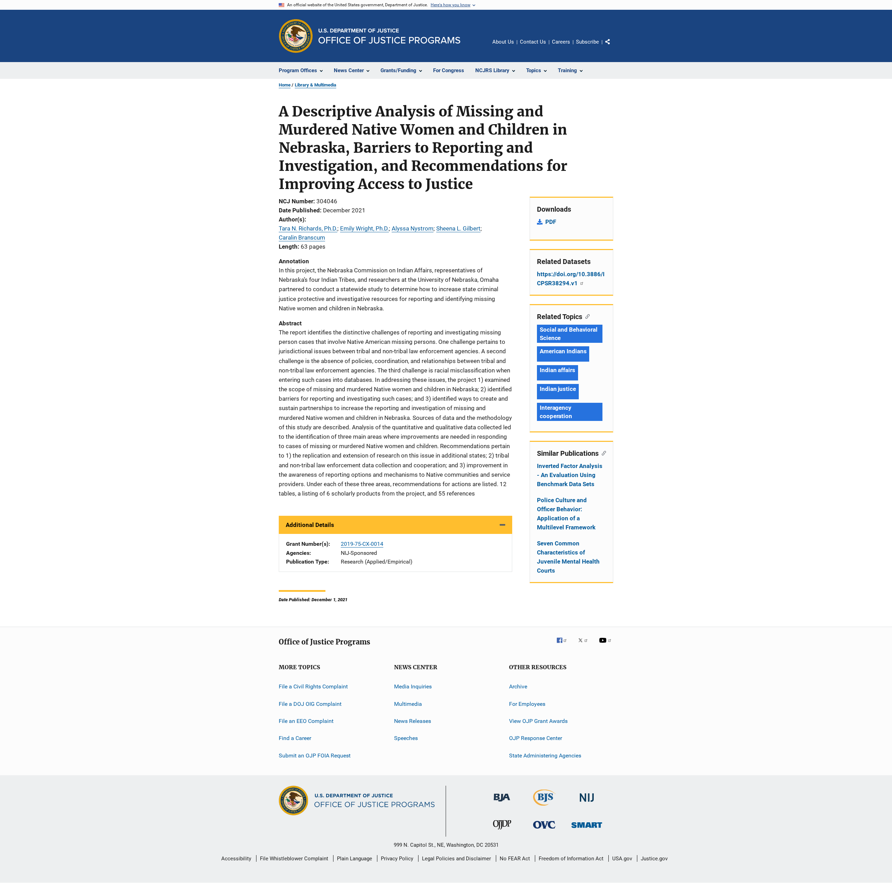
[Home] (389, 36)
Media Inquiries (413, 686)
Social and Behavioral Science (569, 333)
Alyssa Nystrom (412, 228)
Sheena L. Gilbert (458, 228)
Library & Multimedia (315, 85)
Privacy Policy (397, 858)
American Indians (563, 351)
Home (285, 85)
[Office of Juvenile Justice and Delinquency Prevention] (502, 831)
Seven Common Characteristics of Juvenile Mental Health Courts (568, 557)
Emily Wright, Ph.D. (364, 228)
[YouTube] (606, 645)
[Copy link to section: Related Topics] (586, 315)
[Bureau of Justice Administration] (502, 803)
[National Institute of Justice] (587, 803)
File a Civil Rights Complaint (313, 686)
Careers (561, 42)
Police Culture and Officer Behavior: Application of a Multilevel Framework (566, 514)
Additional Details (310, 524)
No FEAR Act (515, 858)
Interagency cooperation (556, 412)
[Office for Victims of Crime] (544, 830)
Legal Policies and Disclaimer (456, 858)
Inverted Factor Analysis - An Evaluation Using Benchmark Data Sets (569, 475)
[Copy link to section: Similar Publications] (602, 452)
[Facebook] (564, 645)
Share (613, 47)
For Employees (527, 704)
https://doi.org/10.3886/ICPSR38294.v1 (571, 279)
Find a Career (295, 738)
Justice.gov (654, 858)
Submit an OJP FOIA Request (315, 755)
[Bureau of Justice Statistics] (544, 807)
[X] (585, 645)
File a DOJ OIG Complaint (310, 704)
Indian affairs (557, 370)
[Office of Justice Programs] (296, 36)
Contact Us (533, 42)
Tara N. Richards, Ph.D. (308, 228)
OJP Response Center (535, 738)
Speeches (406, 738)
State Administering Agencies (545, 755)
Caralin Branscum (302, 237)
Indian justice (558, 388)
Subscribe (587, 42)
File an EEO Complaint (306, 721)
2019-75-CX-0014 (362, 544)
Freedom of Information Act (571, 858)
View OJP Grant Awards (538, 721)
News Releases (412, 721)
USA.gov (622, 858)
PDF (550, 221)
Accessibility (236, 858)
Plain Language (354, 858)
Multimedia (408, 704)
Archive (518, 686)
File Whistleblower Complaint (294, 858)
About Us (503, 42)
